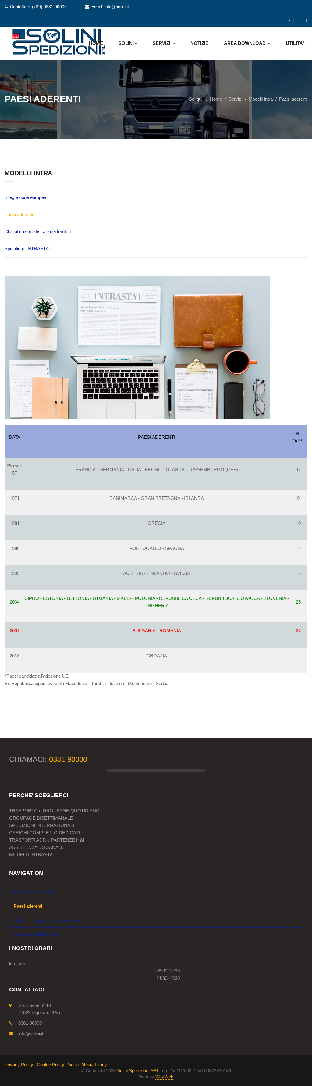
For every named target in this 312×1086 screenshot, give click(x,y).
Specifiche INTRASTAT (28, 248)
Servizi (162, 43)
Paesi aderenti (19, 214)
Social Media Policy (87, 1064)
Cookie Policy (50, 1064)
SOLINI (126, 43)
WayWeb (164, 1076)
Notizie (199, 43)
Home (96, 43)
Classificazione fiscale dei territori (38, 231)
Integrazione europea (25, 197)
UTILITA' (295, 43)
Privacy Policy (19, 1064)
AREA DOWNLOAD (245, 43)
